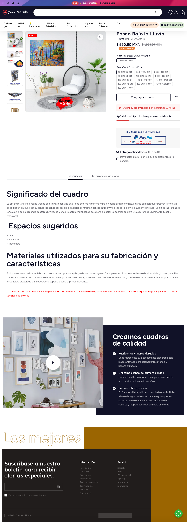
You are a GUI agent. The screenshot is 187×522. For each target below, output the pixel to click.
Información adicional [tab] (106, 176)
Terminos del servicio (86, 488)
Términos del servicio (124, 477)
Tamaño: (129, 67)
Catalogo (8, 25)
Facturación (86, 493)
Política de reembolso (123, 484)
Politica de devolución (85, 477)
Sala (11, 235)
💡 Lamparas (34, 25)
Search (121, 468)
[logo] (15, 12)
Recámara (15, 243)
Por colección (73, 25)
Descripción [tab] (75, 176)
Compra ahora (107, 3)
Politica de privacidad (85, 470)
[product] (100, 37)
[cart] (182, 12)
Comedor (14, 239)
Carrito (120, 25)
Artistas (20, 25)
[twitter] (13, 3)
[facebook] (3, 3)
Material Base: (133, 55)
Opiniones (89, 25)
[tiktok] (18, 3)
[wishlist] (170, 12)
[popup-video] (53, 362)
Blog (119, 471)
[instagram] (8, 3)
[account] (176, 12)
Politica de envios (89, 482)
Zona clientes (104, 25)
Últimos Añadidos (51, 25)
